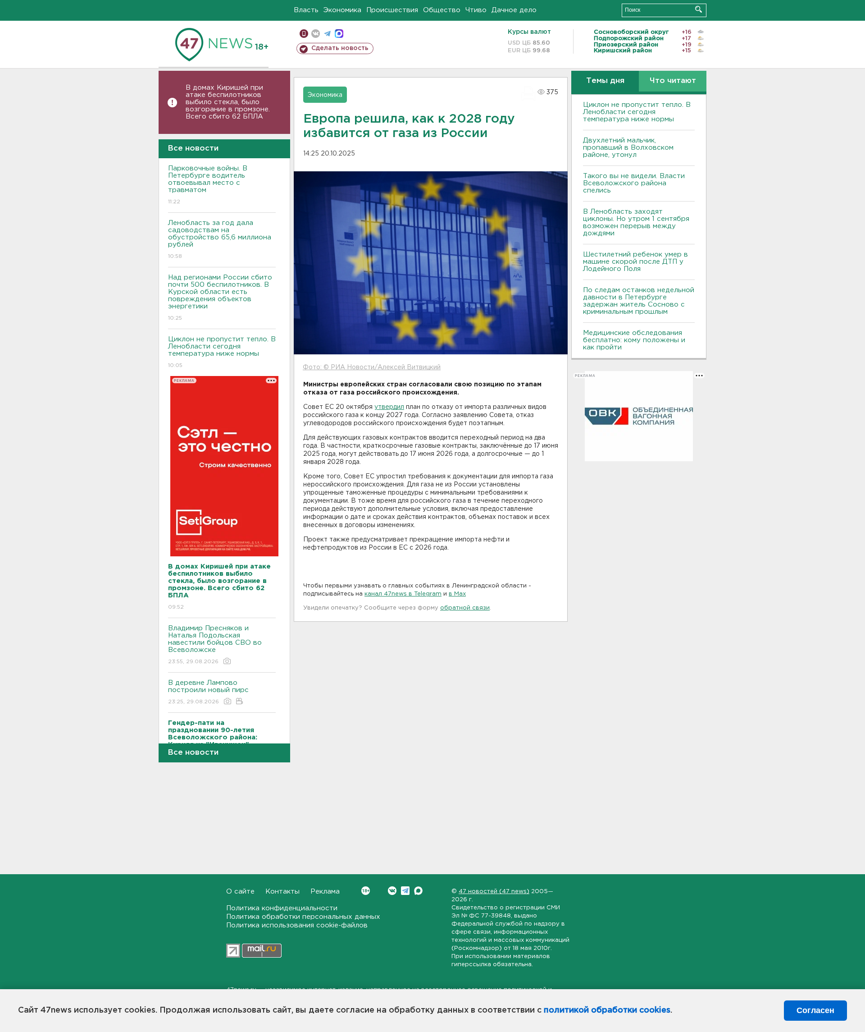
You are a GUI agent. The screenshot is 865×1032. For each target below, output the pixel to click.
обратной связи (465, 607)
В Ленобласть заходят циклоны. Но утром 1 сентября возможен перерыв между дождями (636, 222)
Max (418, 890)
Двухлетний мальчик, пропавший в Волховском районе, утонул (628, 148)
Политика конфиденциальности (281, 908)
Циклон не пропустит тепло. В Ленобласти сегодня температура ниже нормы (222, 352)
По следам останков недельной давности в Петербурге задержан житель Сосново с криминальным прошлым (638, 301)
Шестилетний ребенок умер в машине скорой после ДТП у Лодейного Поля (635, 262)
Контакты (282, 891)
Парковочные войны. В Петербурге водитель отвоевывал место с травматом (207, 184)
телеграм (327, 33)
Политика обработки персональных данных (303, 917)
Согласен (815, 1010)
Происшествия (392, 10)
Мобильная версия (304, 33)
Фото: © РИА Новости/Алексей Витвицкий (372, 367)
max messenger (339, 33)
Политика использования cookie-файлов (297, 925)
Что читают (673, 81)
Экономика (342, 10)
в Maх (457, 594)
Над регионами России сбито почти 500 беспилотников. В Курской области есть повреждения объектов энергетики (220, 298)
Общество (441, 10)
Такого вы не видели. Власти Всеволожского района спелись (634, 183)
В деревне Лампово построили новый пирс (208, 692)
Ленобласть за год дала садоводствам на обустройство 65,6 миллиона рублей (219, 239)
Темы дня (605, 81)
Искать (698, 9)
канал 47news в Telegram (403, 594)
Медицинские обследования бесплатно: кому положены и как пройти (634, 340)
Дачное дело (514, 10)
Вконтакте (392, 890)
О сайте (240, 891)
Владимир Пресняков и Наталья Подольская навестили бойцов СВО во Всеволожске (215, 644)
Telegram (405, 890)
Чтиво (476, 10)
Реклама (325, 891)
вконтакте (315, 33)
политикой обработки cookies (607, 1010)
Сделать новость (340, 48)
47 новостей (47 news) (494, 891)
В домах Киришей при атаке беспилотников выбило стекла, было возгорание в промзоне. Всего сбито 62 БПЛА (228, 102)
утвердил (389, 407)
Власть (306, 10)
